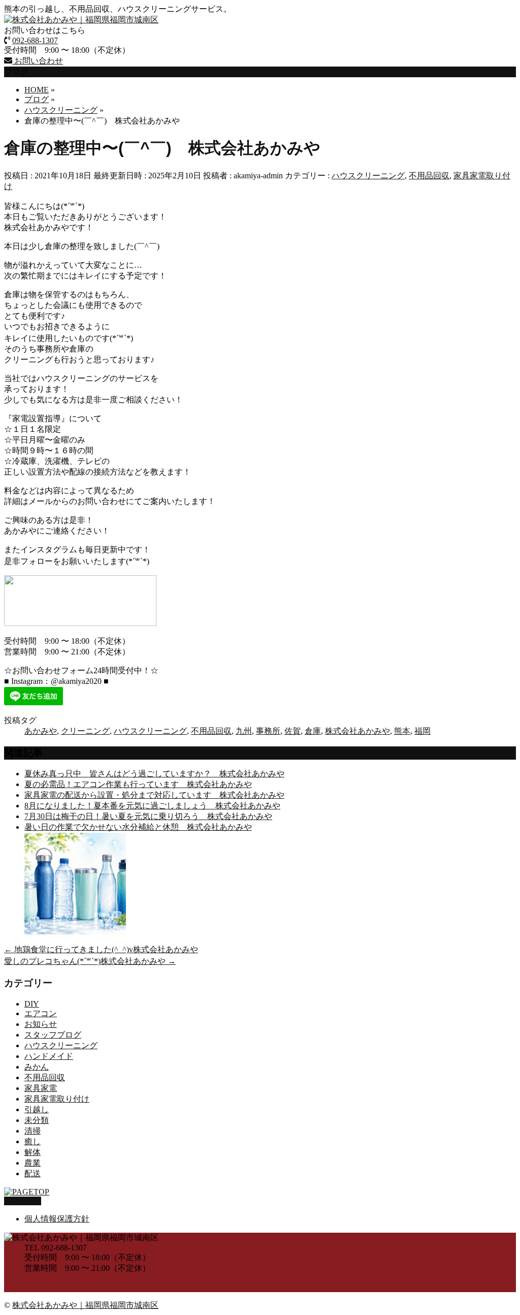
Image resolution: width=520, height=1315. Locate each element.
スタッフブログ (52, 1034)
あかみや (40, 731)
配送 (32, 1173)
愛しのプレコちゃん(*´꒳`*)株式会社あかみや (90, 961)
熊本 (402, 731)
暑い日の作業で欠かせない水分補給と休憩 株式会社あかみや (138, 827)
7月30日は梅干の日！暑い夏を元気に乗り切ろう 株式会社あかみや (148, 816)
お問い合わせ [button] (37, 60)
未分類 (36, 1120)
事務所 (268, 731)
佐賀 (292, 731)
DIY (31, 1003)
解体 (32, 1152)
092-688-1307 (35, 40)
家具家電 (40, 1088)
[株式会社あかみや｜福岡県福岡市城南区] (81, 19)
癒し (32, 1141)
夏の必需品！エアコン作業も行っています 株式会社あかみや (138, 784)
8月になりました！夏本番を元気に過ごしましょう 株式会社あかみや (152, 805)
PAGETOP (22, 1201)
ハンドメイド (48, 1056)
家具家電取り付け (56, 1098)
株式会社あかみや (357, 731)
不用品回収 (429, 175)
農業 (32, 1163)
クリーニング (85, 731)
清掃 (32, 1130)
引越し (36, 1109)
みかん (36, 1066)
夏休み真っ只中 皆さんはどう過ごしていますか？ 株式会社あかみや (154, 773)
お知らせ (40, 1024)
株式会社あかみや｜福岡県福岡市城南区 (85, 1305)
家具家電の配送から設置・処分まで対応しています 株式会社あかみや (154, 795)
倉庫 (313, 731)
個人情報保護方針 (56, 1218)
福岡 (422, 731)
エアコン (40, 1013)
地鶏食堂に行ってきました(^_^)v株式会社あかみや (101, 949)
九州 (244, 731)
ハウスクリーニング (368, 175)
